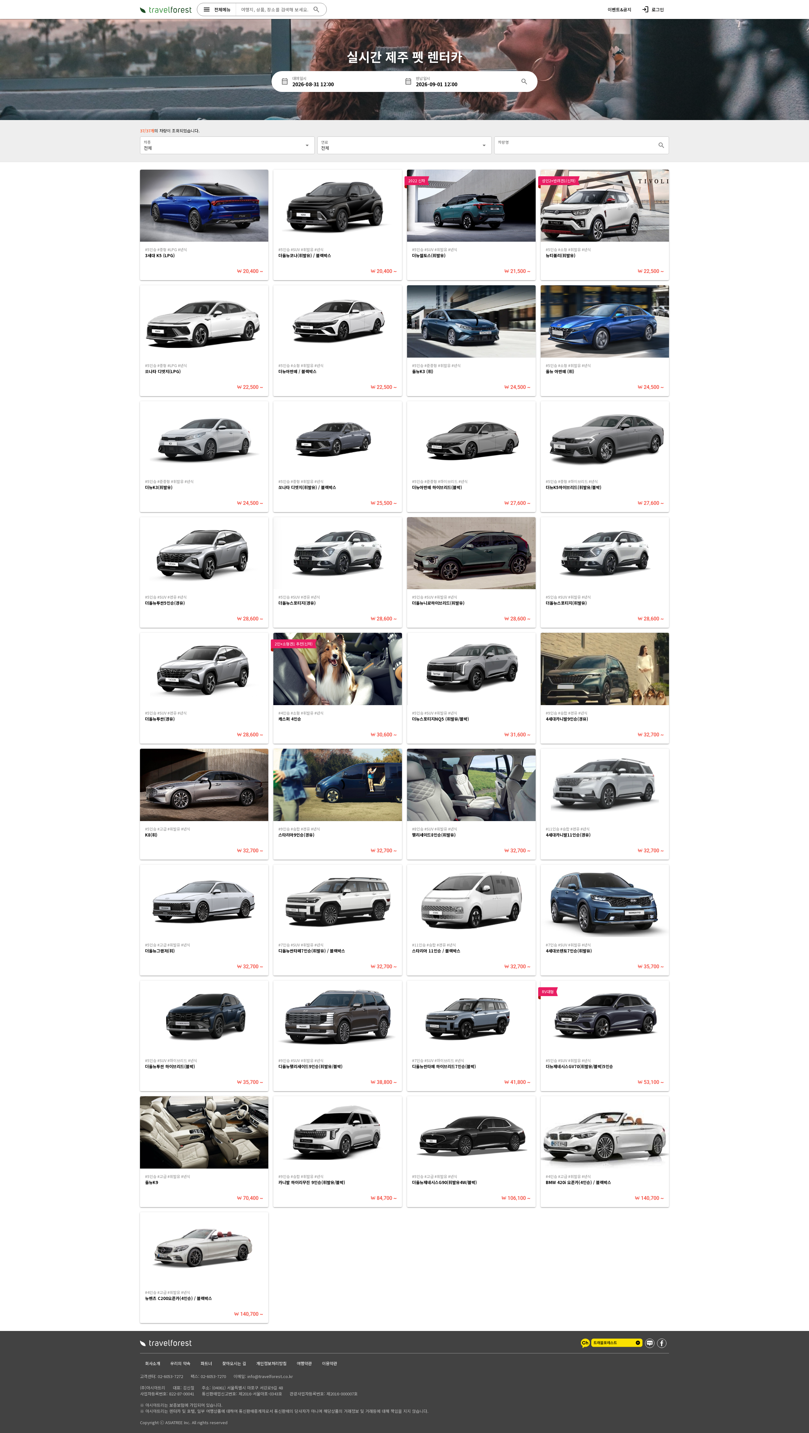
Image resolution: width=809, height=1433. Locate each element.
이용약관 (329, 1363)
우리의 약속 (180, 1363)
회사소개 (152, 1363)
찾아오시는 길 (234, 1363)
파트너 (206, 1363)
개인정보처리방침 (271, 1363)
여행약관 (304, 1363)
